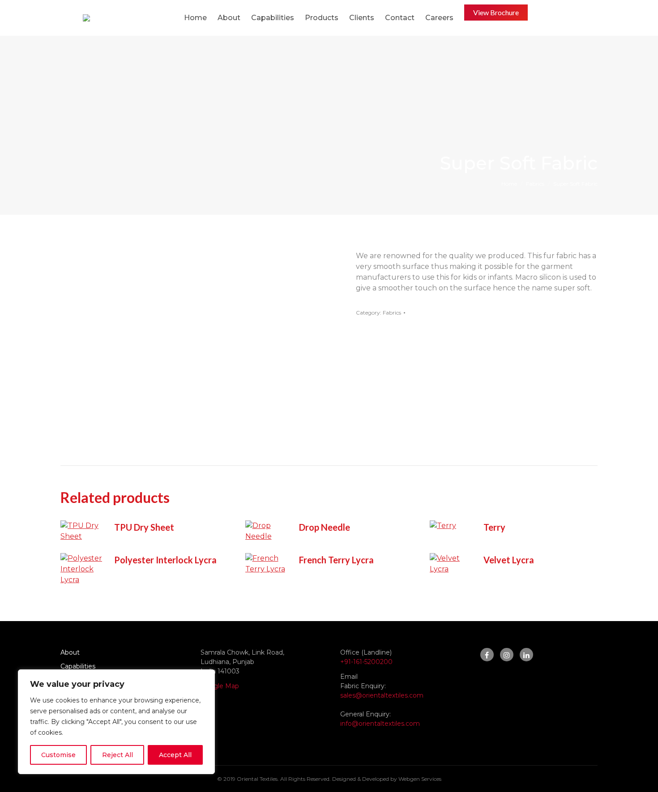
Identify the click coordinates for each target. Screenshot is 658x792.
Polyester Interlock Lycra (165, 559)
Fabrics (392, 312)
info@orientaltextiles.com (380, 724)
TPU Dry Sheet (144, 527)
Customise (58, 755)
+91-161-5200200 (366, 662)
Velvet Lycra (508, 559)
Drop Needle (324, 527)
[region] (116, 721)
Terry (494, 527)
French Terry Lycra (336, 559)
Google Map (220, 686)
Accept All (175, 755)
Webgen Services (419, 778)
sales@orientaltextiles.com (381, 695)
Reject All (117, 755)
